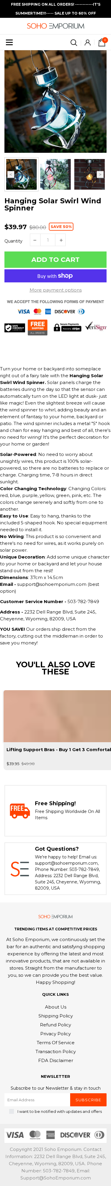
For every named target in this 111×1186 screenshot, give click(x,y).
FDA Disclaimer (55, 1060)
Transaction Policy (56, 1051)
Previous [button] (10, 174)
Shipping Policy (55, 1016)
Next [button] (100, 174)
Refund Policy (55, 1025)
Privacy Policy (55, 1033)
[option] (55, 101)
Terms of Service (56, 1042)
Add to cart (55, 260)
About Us (55, 1007)
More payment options (56, 290)
